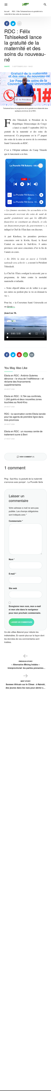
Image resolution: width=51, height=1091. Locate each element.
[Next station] (15, 184)
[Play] (22, 184)
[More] (19, 23)
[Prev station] (29, 184)
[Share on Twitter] (13, 23)
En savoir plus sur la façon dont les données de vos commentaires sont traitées (24, 639)
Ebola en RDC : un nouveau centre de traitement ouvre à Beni (23, 433)
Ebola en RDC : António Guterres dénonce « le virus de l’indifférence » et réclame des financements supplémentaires (24, 380)
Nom (11, 559)
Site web (13, 588)
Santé (6, 66)
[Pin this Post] (19, 354)
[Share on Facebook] (6, 23)
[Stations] (40, 165)
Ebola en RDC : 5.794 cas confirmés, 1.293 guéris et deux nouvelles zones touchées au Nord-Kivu (23, 399)
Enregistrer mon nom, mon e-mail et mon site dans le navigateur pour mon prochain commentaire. (25, 609)
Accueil (6, 11)
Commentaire (16, 520)
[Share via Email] (31, 354)
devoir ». (11, 306)
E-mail (12, 573)
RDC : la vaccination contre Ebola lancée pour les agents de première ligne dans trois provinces (25, 417)
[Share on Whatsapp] (25, 354)
